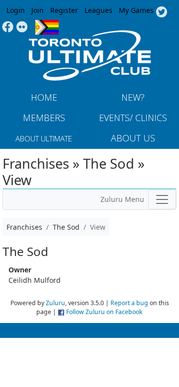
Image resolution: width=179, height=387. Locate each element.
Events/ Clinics (133, 118)
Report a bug (129, 303)
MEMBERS (44, 118)
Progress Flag (47, 27)
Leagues (98, 10)
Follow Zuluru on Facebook (104, 312)
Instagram (22, 27)
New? (133, 97)
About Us (133, 138)
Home (44, 97)
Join (37, 10)
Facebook (7, 27)
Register (64, 10)
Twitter (161, 12)
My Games (136, 10)
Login (15, 10)
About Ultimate (43, 138)
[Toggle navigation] (162, 199)
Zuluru (55, 303)
